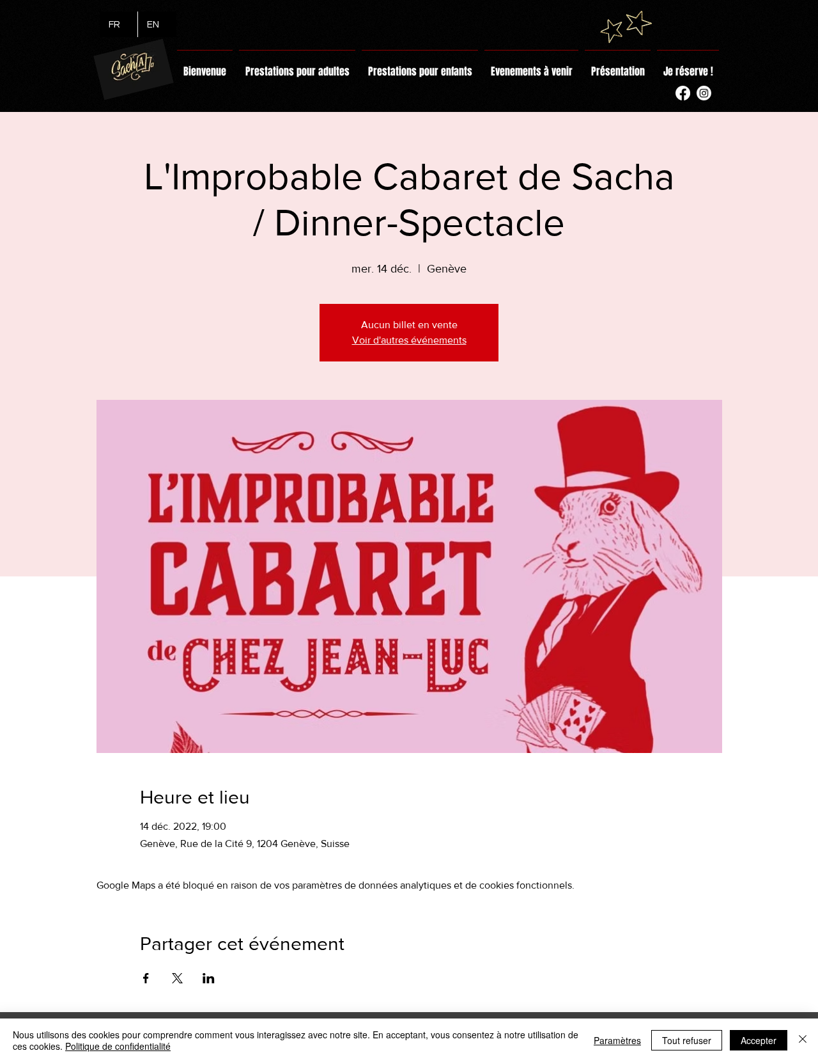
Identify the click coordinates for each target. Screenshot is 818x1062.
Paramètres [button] (617, 1040)
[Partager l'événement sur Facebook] (146, 978)
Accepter (758, 1040)
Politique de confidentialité (118, 1046)
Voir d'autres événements (409, 340)
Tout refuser (686, 1040)
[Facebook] (682, 93)
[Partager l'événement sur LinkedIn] (209, 978)
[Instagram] (704, 93)
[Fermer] (802, 1040)
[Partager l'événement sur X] (177, 978)
